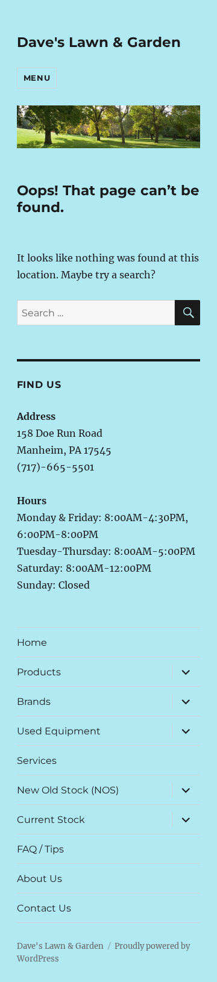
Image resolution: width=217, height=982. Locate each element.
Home (32, 642)
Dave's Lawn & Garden (99, 42)
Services (37, 760)
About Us (39, 878)
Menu (37, 78)
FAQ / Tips (40, 849)
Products (39, 672)
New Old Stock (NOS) (68, 790)
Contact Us (44, 908)
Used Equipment (59, 731)
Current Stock (51, 819)
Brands (34, 701)
